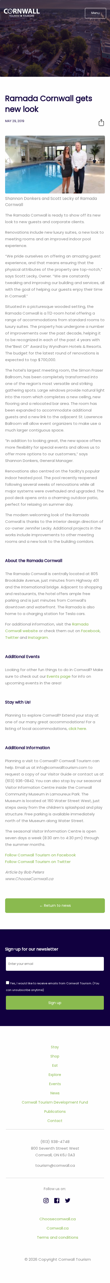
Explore (55, 1074)
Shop (54, 1056)
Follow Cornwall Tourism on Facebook (40, 855)
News (55, 1093)
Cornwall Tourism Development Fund (55, 1102)
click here (77, 728)
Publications (55, 1111)
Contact (54, 1120)
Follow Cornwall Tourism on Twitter (38, 861)
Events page (59, 676)
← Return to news (55, 905)
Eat (55, 1065)
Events (55, 1083)
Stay (55, 1047)
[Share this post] (101, 122)
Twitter (12, 637)
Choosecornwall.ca (57, 1219)
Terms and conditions (57, 1237)
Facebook (90, 630)
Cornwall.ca (58, 1228)
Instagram (38, 637)
